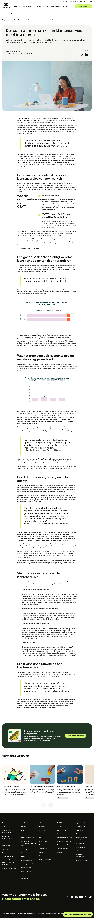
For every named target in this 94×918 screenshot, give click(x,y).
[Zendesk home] (6, 5)
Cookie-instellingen (50, 913)
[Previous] (43, 805)
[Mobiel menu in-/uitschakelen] (90, 13)
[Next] (50, 805)
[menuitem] (89, 1)
